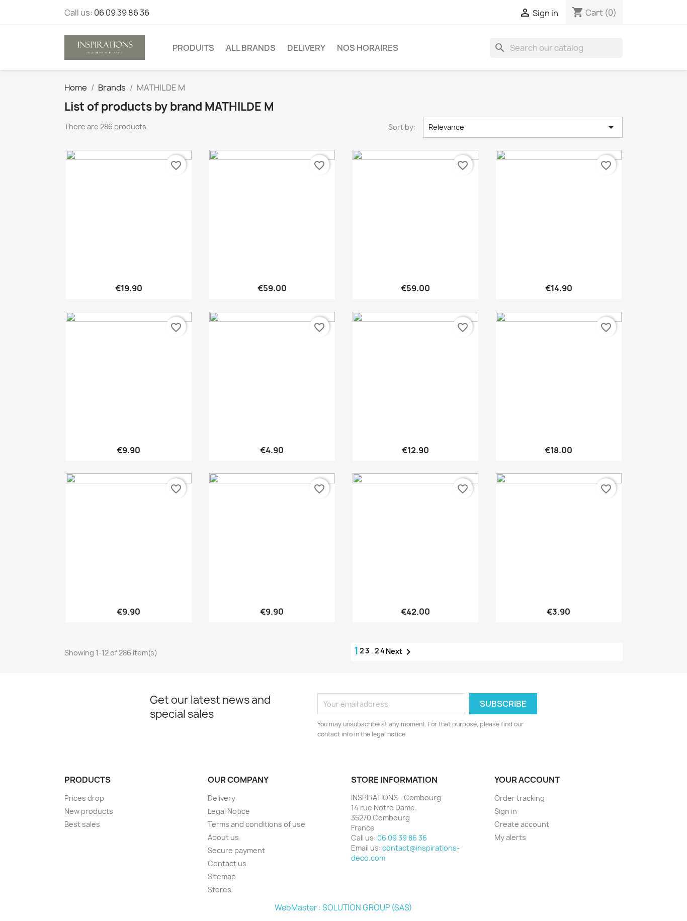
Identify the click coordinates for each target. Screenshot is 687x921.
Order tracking (519, 798)
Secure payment (236, 850)
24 (380, 650)
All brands (251, 47)
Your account (527, 779)
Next (400, 652)
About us (223, 837)
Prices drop (84, 798)
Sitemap (222, 876)
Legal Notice (229, 811)
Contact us (227, 863)
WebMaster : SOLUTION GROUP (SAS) (343, 907)
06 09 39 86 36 (121, 12)
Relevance (523, 127)
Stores (219, 889)
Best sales (82, 824)
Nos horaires (367, 47)
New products (88, 811)
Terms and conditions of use (256, 824)
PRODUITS (193, 47)
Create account (521, 824)
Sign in (505, 811)
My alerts (510, 837)
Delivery (306, 47)
